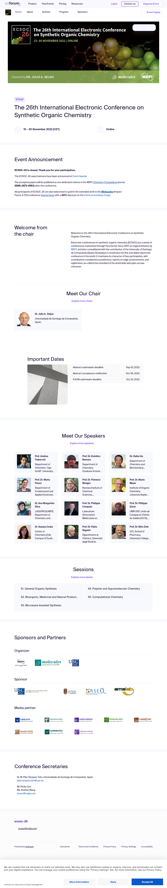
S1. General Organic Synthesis (39, 589)
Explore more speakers (82, 443)
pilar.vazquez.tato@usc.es (30, 781)
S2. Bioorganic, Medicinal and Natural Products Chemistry (50, 597)
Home (18, 12)
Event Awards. (80, 176)
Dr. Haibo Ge (136, 456)
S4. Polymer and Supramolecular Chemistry (114, 589)
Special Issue (47, 195)
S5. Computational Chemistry (105, 597)
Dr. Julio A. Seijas (44, 314)
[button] (78, 4)
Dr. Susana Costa (44, 527)
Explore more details (81, 577)
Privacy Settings (128, 847)
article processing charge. (97, 195)
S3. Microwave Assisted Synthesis (41, 605)
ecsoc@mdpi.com (26, 793)
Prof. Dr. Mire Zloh (139, 527)
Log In (114, 4)
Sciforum (29, 847)
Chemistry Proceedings (105, 182)
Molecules (107, 192)
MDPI (74, 249)
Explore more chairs (82, 301)
